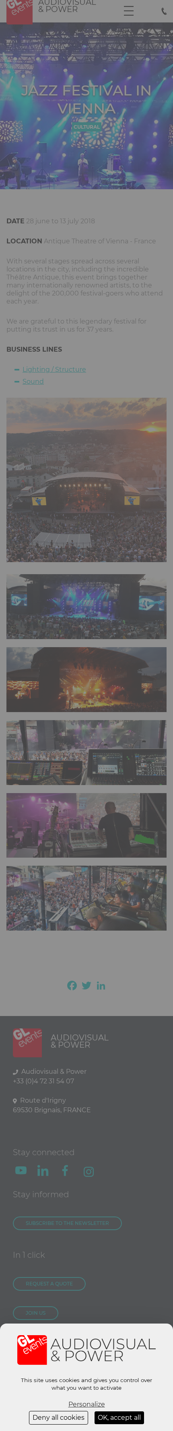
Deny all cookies (58, 1417)
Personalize (86, 1404)
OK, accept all (119, 1417)
